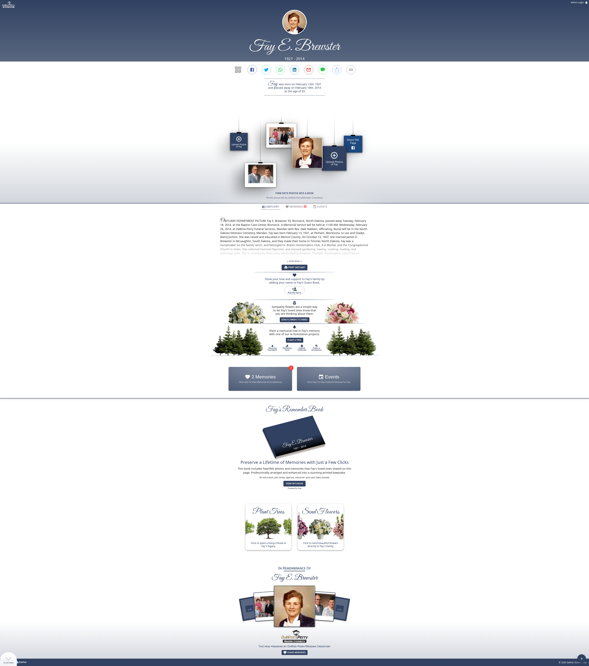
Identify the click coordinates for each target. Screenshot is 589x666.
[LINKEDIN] (294, 69)
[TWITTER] (266, 69)
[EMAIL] (308, 69)
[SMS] (322, 69)
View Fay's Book (294, 483)
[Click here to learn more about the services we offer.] (294, 636)
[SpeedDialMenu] (581, 658)
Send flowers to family (294, 319)
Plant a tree (294, 340)
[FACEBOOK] (252, 69)
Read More (294, 261)
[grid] (294, 154)
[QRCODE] (238, 69)
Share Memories (296, 652)
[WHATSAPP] (280, 69)
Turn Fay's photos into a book (294, 193)
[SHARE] (336, 69)
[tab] (270, 207)
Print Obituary (296, 267)
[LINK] (351, 69)
